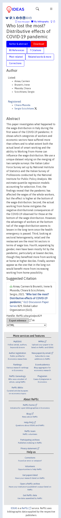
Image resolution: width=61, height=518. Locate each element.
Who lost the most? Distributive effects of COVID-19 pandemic (29, 298)
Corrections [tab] (15, 63)
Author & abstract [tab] (18, 44)
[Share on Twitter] (14, 17)
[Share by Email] (27, 17)
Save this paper (24, 22)
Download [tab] (38, 44)
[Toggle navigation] (37, 9)
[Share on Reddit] (20, 17)
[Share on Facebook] (17, 17)
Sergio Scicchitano (24, 108)
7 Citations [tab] (35, 50)
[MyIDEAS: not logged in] (52, 21)
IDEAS (14, 508)
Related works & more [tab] (39, 56)
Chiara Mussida (22, 105)
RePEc (25, 508)
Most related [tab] (16, 56)
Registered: (14, 101)
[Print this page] (30, 17)
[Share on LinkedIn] (24, 17)
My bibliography (41, 21)
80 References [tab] (16, 50)
